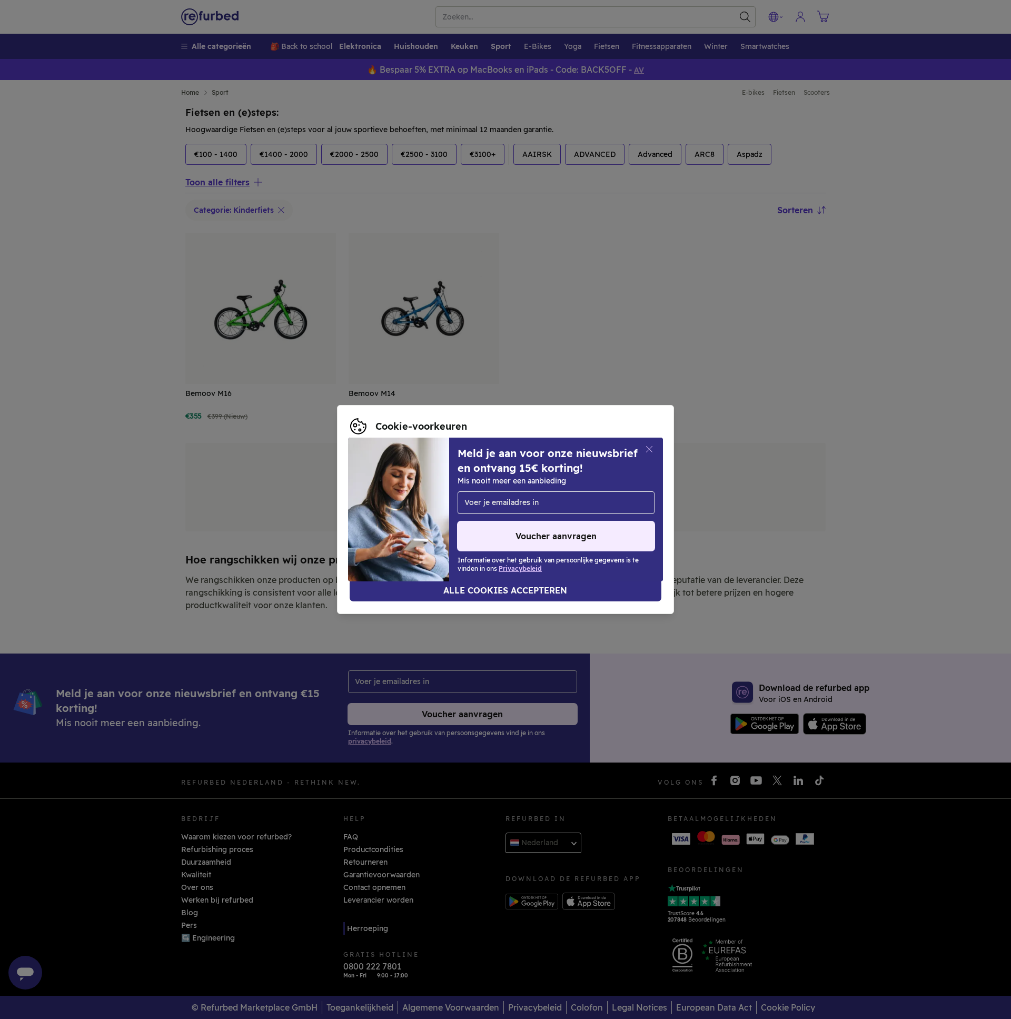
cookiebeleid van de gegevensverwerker (424, 515)
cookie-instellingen (475, 493)
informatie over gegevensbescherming (420, 504)
